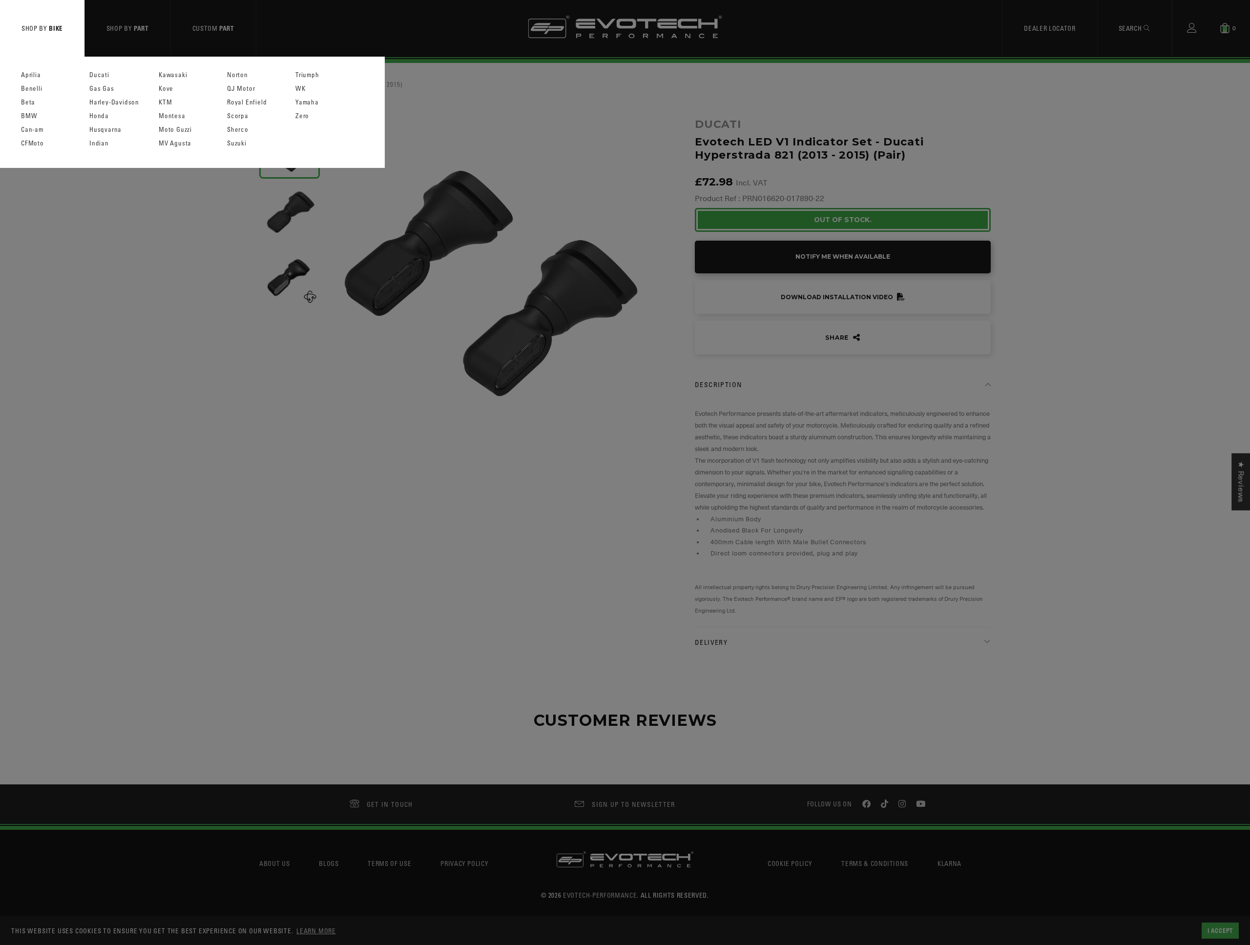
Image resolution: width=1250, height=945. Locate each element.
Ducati (99, 75)
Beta (28, 102)
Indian (99, 143)
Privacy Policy (464, 863)
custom (213, 28)
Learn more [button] (316, 930)
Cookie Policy (790, 863)
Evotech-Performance (600, 895)
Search (1131, 28)
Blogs (328, 863)
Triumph (307, 75)
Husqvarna (105, 129)
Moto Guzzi (175, 129)
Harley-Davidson (114, 102)
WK (300, 88)
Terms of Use (389, 863)
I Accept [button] (1220, 930)
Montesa (172, 116)
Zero (302, 116)
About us (274, 863)
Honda (99, 116)
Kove (166, 88)
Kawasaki (173, 75)
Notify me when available (842, 256)
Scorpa (238, 116)
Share (838, 337)
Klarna (949, 863)
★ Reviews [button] (1241, 482)
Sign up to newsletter (633, 804)
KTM (165, 102)
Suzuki (237, 143)
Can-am (32, 129)
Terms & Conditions (874, 863)
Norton (237, 75)
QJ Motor (241, 88)
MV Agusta (175, 143)
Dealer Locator (1049, 28)
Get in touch (390, 804)
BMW (29, 116)
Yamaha (307, 102)
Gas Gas (101, 88)
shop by (42, 28)
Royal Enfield (247, 102)
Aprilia (31, 75)
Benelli (31, 88)
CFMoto (32, 143)
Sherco (238, 129)
